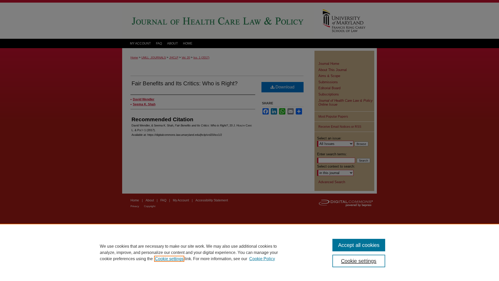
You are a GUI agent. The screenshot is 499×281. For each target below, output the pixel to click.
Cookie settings (169, 259)
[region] (249, 252)
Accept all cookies (358, 245)
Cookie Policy (262, 259)
